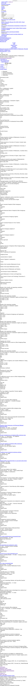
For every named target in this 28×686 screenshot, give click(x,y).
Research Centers (5, 31)
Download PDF (3, 51)
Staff (2, 9)
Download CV (3, 59)
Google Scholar (3, 69)
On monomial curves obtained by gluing (8, 545)
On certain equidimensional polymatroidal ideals (10, 536)
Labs (10, 31)
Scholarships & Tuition (19, 25)
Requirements (11, 25)
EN (2, 3)
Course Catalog (15, 28)
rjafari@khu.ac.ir (4, 61)
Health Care (20, 34)
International (4, 35)
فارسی (8, 51)
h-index (1, 66)
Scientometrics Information (6, 58)
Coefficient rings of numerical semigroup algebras (10, 452)
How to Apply (4, 25)
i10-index (2, 67)
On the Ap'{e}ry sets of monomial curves (9, 553)
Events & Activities (13, 34)
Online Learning (22, 28)
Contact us (10, 1)
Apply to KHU (4, 1)
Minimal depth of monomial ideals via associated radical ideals (13, 460)
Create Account (11, 19)
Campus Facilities (5, 34)
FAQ (25, 25)
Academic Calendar (5, 29)
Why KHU (16, 22)
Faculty (3, 6)
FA (3, 3)
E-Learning (3, 11)
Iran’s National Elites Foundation (7, 670)
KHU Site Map (3, 674)
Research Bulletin (15, 31)
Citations (2, 64)
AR (5, 3)
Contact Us (6, 23)
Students (3, 7)
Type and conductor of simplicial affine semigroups (11, 443)
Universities (2, 667)
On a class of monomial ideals (6, 563)
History (3, 22)
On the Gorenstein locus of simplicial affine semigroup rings (13, 435)
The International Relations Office (7, 675)
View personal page (4, 60)
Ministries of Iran (3, 668)
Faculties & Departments (6, 28)
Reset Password (4, 19)
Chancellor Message (9, 22)
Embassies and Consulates (5, 669)
